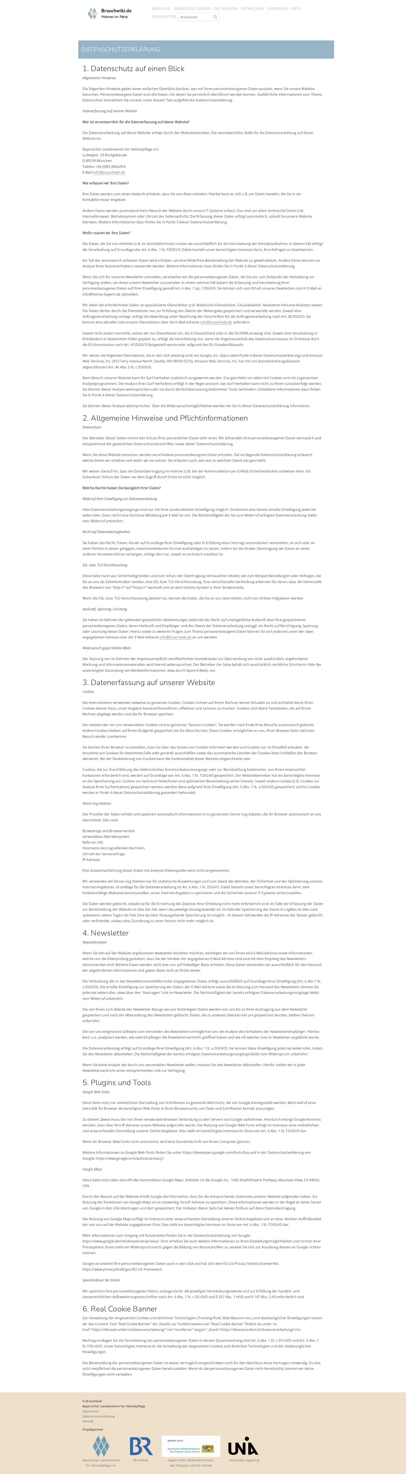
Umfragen (277, 8)
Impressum (90, 1411)
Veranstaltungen (192, 8)
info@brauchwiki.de (109, 172)
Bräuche (161, 8)
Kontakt (87, 1421)
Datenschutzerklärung (98, 1416)
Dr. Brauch (226, 8)
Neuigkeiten (164, 16)
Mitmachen (252, 8)
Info (296, 8)
